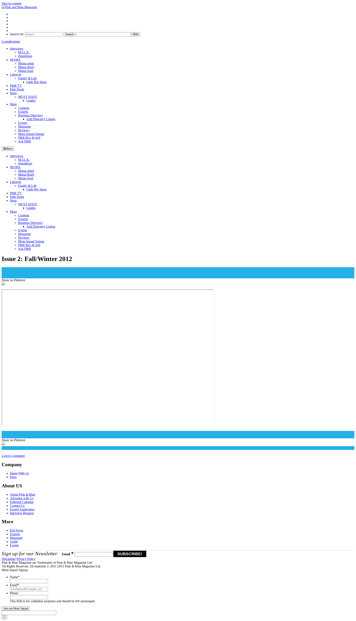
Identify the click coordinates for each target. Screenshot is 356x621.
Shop (13, 93)
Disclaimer (9, 559)
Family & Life (27, 78)
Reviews (23, 130)
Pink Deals (17, 89)
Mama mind (26, 63)
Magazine (24, 126)
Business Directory (30, 115)
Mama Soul (25, 71)
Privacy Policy (25, 559)
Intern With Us (19, 473)
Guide (14, 541)
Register (14, 41)
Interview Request (22, 513)
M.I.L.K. (24, 52)
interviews (16, 48)
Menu (9, 148)
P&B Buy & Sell (29, 137)
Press (13, 477)
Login (5, 41)
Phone (14, 593)
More (13, 104)
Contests (23, 108)
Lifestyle (15, 74)
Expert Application (22, 509)
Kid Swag (16, 530)
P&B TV (16, 85)
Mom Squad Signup (31, 134)
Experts (23, 111)
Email (68, 554)
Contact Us (17, 505)
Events (22, 123)
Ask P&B (24, 141)
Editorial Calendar (22, 502)
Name (14, 577)
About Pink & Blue (22, 494)
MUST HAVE (27, 97)
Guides (31, 100)
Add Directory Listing (40, 119)
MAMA (15, 59)
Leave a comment (13, 456)
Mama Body (26, 67)
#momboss (25, 56)
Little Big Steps (36, 82)
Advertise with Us (22, 498)
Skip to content (11, 3)
